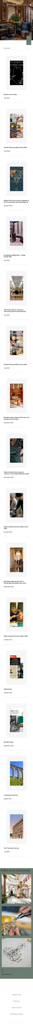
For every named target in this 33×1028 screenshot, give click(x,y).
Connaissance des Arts (11, 795)
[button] (16, 48)
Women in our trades (10, 94)
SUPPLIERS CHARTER (16, 1014)
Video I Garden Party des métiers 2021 (16, 636)
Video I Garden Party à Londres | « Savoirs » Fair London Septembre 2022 (16, 473)
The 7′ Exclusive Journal (11, 848)
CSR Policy (16, 1001)
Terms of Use (16, 994)
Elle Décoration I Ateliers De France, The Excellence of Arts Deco (16, 418)
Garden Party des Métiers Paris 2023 (15, 364)
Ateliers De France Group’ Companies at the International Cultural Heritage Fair (16, 201)
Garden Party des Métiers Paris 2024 (15, 147)
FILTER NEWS (7, 48)
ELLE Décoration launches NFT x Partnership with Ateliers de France (15, 582)
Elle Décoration (8, 742)
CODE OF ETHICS (16, 1007)
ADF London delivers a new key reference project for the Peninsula (15, 310)
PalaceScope (8, 689)
